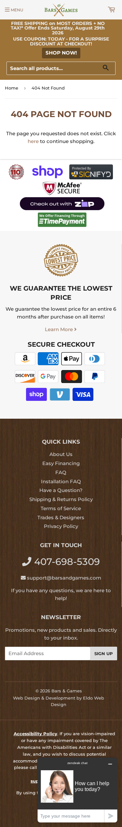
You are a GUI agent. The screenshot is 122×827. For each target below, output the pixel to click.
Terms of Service (61, 508)
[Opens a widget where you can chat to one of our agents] (77, 790)
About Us (61, 454)
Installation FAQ (61, 481)
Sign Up (103, 653)
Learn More (59, 329)
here (33, 141)
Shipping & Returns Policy (61, 499)
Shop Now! (61, 53)
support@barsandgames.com (64, 578)
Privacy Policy (61, 526)
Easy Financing (61, 463)
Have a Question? (61, 490)
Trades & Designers (60, 517)
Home (11, 87)
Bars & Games (66, 690)
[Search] (108, 68)
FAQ (60, 472)
